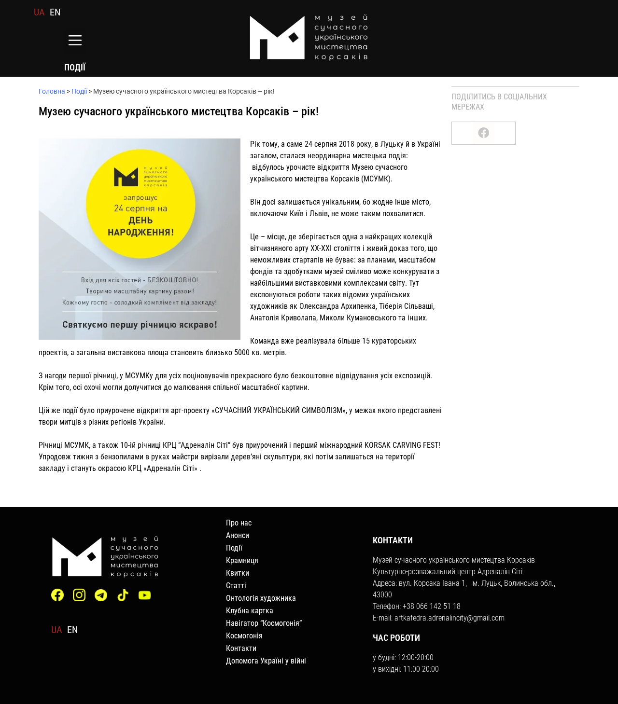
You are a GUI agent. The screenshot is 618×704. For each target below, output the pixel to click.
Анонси (237, 535)
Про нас (239, 522)
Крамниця (242, 560)
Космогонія (244, 635)
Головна (52, 91)
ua (39, 12)
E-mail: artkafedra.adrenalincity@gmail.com (439, 617)
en (55, 12)
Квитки (237, 573)
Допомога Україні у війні (266, 660)
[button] (75, 41)
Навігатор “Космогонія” (264, 623)
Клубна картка (249, 610)
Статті (236, 585)
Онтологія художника (261, 598)
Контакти (241, 648)
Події (79, 91)
